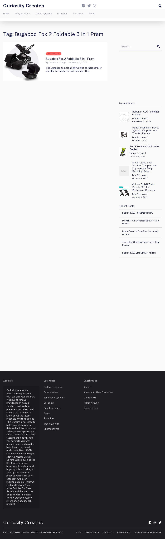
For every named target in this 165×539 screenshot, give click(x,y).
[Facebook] (83, 6)
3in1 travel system (53, 387)
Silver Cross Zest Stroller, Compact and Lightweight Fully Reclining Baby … (144, 167)
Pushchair (62, 13)
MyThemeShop (55, 532)
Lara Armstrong (57, 62)
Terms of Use (91, 408)
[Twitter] (89, 6)
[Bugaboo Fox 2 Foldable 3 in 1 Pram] (22, 61)
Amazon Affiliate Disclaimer (98, 392)
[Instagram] (94, 6)
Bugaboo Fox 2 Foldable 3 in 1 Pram (70, 58)
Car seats (78, 13)
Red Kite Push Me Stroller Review (145, 148)
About (87, 387)
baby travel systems (54, 397)
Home (6, 13)
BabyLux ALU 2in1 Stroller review (139, 253)
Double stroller (51, 408)
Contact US (90, 397)
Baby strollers (22, 13)
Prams (92, 13)
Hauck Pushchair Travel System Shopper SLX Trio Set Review (145, 130)
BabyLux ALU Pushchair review (146, 113)
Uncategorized (51, 429)
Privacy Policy (91, 403)
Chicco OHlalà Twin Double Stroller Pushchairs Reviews (143, 187)
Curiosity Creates (23, 5)
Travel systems (43, 13)
